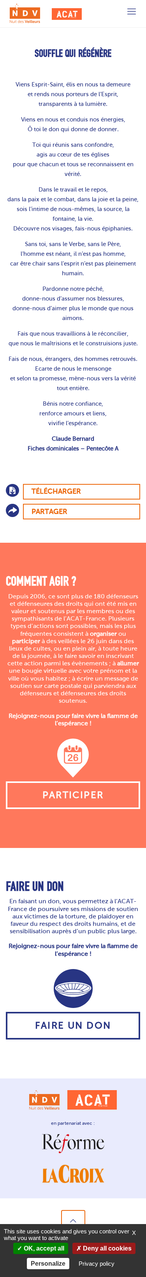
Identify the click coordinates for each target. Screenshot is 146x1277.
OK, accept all (43, 1248)
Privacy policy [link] (96, 1263)
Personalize (48, 1263)
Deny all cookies (106, 1248)
